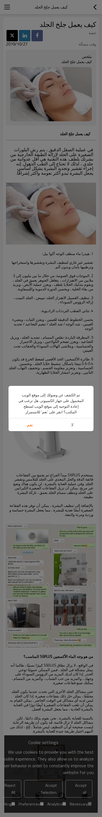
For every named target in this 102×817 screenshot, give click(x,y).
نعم (30, 425)
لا (72, 425)
